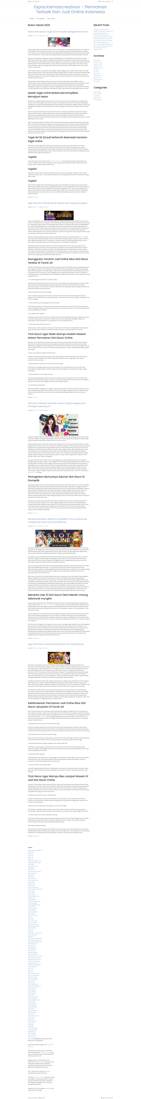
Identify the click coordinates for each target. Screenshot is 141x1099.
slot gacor (43, 716)
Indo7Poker (31, 868)
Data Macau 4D (32, 878)
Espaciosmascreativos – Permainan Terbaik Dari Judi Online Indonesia (70, 9)
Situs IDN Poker (32, 873)
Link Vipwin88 (32, 899)
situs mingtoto (32, 989)
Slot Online (35, 397)
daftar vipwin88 (32, 935)
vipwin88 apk (31, 1031)
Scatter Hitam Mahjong (34, 986)
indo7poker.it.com (33, 987)
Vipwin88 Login (32, 1012)
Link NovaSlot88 (32, 903)
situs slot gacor (32, 945)
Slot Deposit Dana (33, 996)
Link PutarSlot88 (32, 908)
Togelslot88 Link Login (34, 862)
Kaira (37, 1097)
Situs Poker (31, 852)
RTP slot (82, 237)
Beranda (31, 18)
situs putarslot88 (32, 952)
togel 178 (30, 855)
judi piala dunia (32, 1035)
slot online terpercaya (34, 958)
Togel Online (36, 197)
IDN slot (30, 917)
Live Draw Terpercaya (34, 961)
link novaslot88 (32, 922)
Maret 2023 (97, 73)
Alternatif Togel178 (33, 1016)
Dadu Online (31, 875)
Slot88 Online (31, 898)
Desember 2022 (98, 79)
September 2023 (98, 68)
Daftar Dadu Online (33, 880)
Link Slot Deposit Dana (34, 901)
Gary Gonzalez (45, 35)
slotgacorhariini (32, 472)
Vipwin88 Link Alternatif (34, 959)
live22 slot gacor (32, 993)
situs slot (30, 970)
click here (30, 854)
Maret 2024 (97, 60)
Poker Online (97, 94)
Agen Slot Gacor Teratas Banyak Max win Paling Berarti (56, 644)
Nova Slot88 (31, 906)
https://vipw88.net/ (33, 887)
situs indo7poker (32, 949)
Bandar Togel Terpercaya (35, 956)
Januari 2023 (97, 77)
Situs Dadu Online (45, 1052)
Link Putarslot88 (32, 1028)
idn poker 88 (31, 950)
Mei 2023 (96, 71)
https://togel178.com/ (34, 973)
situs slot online (32, 977)
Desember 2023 (98, 62)
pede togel (31, 877)
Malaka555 (31, 919)
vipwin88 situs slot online (48, 605)
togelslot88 (31, 994)
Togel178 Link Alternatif (34, 933)
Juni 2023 (96, 70)
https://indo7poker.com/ (34, 861)
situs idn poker (32, 980)
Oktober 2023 (97, 66)
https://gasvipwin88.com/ (35, 942)
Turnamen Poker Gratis (34, 871)
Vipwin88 (30, 931)
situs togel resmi (32, 943)
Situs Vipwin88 (32, 1033)
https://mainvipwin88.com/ (35, 938)
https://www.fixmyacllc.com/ (35, 889)
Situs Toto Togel (32, 921)
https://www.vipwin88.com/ (35, 850)
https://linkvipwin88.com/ (35, 940)
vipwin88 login (32, 928)
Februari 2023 (97, 75)
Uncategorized (36, 638)
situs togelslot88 (32, 954)
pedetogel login (32, 1021)
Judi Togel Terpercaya (56, 161)
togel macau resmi (33, 924)
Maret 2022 (97, 81)
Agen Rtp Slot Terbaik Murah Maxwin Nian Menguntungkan (57, 203)
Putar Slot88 (31, 891)
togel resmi (31, 1019)
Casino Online (51, 18)
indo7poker (31, 982)
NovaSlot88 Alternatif (34, 905)
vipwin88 (30, 936)
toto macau (31, 1014)
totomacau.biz (32, 947)
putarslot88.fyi (32, 910)
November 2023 (98, 64)
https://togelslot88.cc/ (34, 926)
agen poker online (33, 866)
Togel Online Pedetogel (34, 965)
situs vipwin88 (32, 991)
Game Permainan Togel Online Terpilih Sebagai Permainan (58, 31)
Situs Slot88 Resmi (33, 984)
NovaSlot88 (31, 913)
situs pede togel (32, 966)
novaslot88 (31, 864)
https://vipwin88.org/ (33, 896)
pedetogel (30, 1024)
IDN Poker (41, 1062)
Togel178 (30, 929)
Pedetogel (30, 1039)
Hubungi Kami (40, 18)
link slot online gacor (33, 975)
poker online (31, 884)
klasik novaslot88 (32, 979)
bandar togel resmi (33, 963)
